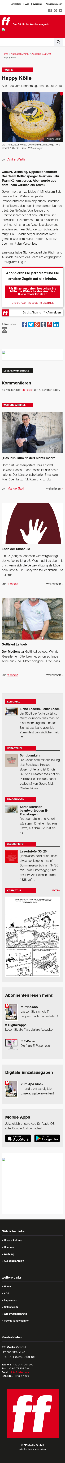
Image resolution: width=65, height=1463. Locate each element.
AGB (6, 1294)
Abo (27, 4)
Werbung (37, 4)
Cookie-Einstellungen (16, 1321)
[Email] (4, 330)
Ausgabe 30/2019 (41, 54)
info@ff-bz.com (20, 1372)
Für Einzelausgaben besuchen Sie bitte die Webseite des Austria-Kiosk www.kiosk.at (32, 292)
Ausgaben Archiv (54, 4)
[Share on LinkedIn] (56, 324)
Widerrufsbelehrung (15, 1314)
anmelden (27, 390)
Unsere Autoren (13, 1240)
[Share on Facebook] (24, 324)
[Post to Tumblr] (43, 324)
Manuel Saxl (15, 488)
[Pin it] (49, 324)
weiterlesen (54, 488)
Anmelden (16, 4)
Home (5, 54)
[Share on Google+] (37, 324)
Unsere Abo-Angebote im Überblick (33, 303)
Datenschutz (11, 1307)
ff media (12, 584)
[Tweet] (31, 324)
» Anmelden (53, 313)
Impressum (10, 1300)
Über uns (9, 1247)
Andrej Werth (16, 159)
